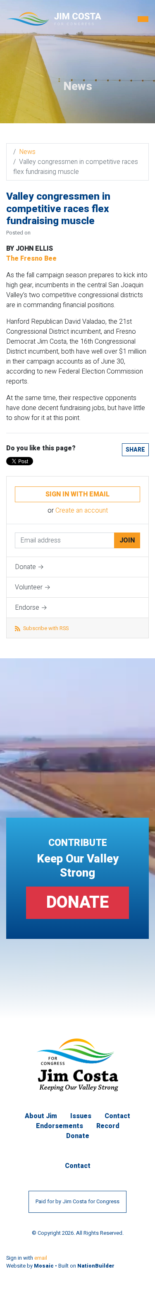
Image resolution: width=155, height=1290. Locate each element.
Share (135, 449)
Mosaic (44, 1266)
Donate (77, 902)
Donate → (29, 567)
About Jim (41, 1116)
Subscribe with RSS (45, 628)
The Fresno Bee (31, 259)
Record (107, 1126)
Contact (117, 1116)
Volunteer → (32, 587)
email (40, 1258)
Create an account (81, 511)
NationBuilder (95, 1266)
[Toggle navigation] (143, 19)
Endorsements (59, 1126)
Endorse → (31, 608)
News (27, 152)
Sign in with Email (77, 494)
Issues (80, 1116)
